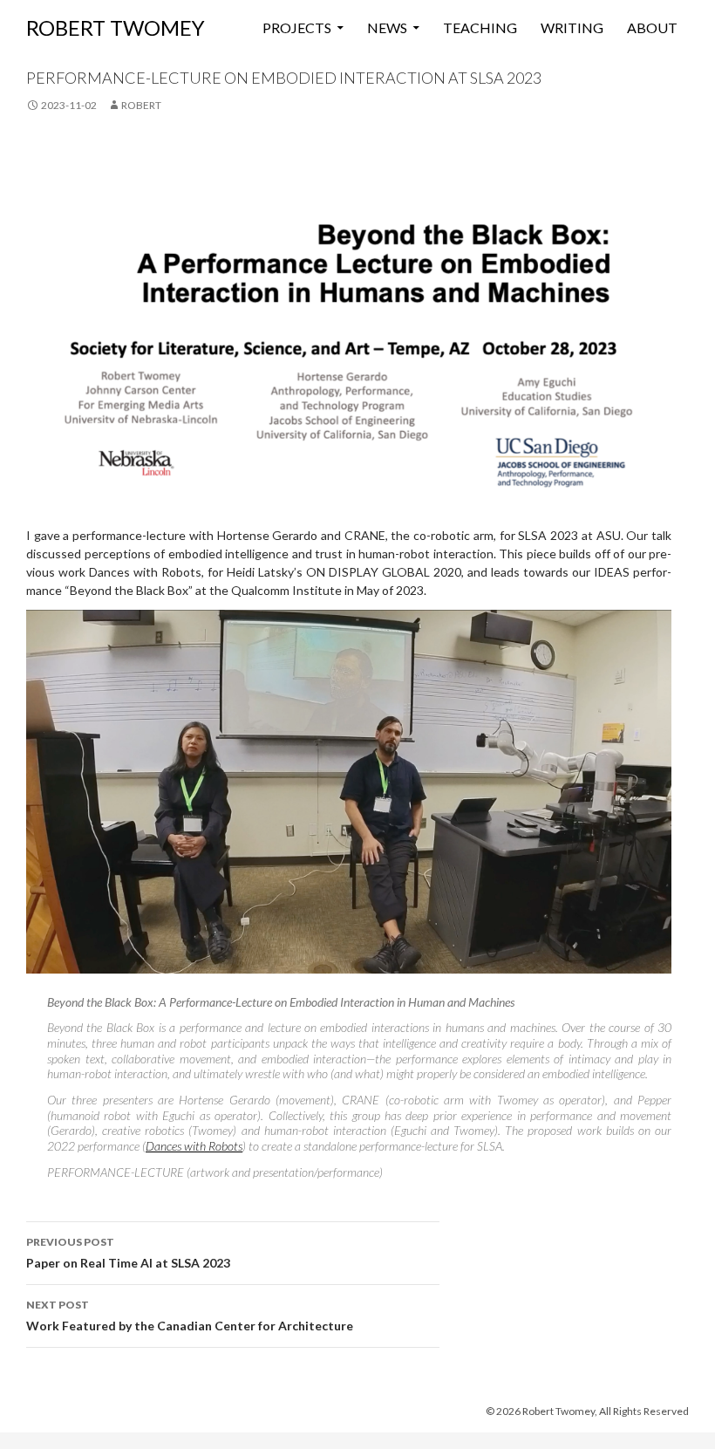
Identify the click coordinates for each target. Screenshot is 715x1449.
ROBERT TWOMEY (115, 27)
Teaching (480, 27)
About (652, 27)
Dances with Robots (194, 1145)
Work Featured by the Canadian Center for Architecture (189, 1315)
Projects (296, 27)
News (387, 27)
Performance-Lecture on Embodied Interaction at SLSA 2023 (283, 77)
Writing (572, 27)
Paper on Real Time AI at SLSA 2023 (128, 1252)
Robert (141, 105)
